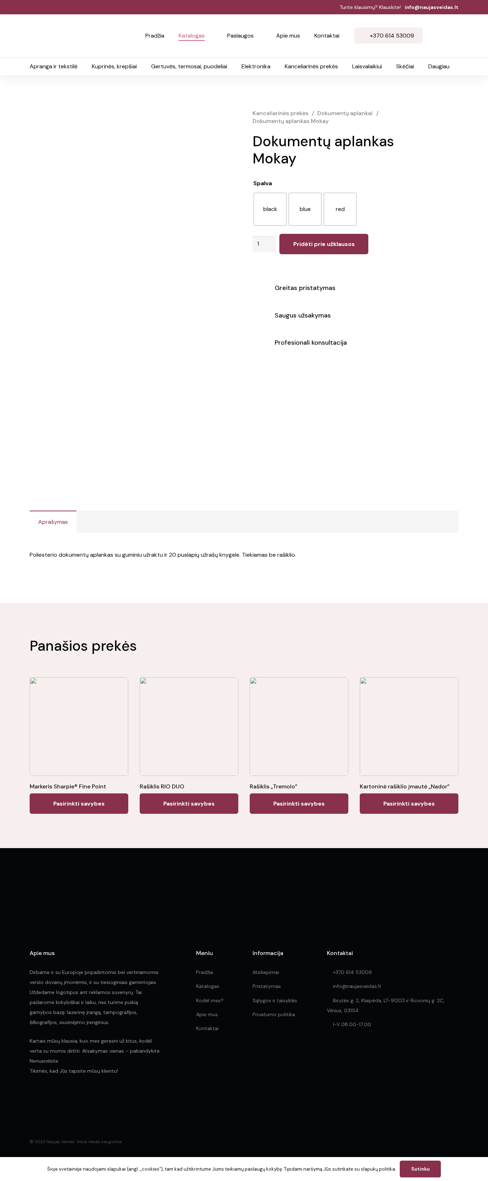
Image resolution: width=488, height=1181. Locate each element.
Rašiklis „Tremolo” (273, 786)
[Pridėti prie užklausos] (450, 35)
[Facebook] (33, 1098)
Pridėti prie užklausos (324, 244)
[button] (209, 35)
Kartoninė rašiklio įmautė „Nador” (404, 786)
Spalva (262, 183)
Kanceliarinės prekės (280, 113)
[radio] (270, 209)
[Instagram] (48, 1098)
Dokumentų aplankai (345, 113)
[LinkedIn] (64, 1098)
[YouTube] (80, 1098)
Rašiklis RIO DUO (162, 786)
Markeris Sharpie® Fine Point (68, 786)
